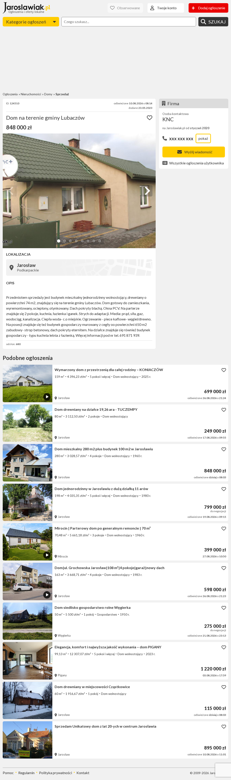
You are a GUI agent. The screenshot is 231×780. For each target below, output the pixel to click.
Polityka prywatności (55, 773)
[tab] (58, 241)
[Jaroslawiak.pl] (26, 8)
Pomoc (8, 773)
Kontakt (82, 773)
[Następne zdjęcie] (146, 190)
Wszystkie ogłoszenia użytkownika (196, 163)
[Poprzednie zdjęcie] (11, 190)
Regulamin (26, 773)
